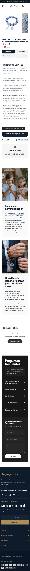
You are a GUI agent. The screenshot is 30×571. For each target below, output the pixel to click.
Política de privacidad (17, 556)
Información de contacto (6, 561)
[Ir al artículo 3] (14, 36)
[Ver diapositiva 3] (16, 161)
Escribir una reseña (15, 341)
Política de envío (15, 559)
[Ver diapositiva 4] (18, 161)
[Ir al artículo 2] (12, 36)
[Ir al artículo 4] (16, 36)
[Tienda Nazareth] (10, 474)
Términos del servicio (5, 559)
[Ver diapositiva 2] (14, 161)
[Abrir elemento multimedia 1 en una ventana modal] (18, 16)
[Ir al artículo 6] (20, 36)
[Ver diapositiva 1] (12, 161)
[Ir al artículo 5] (18, 36)
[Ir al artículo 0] (10, 36)
